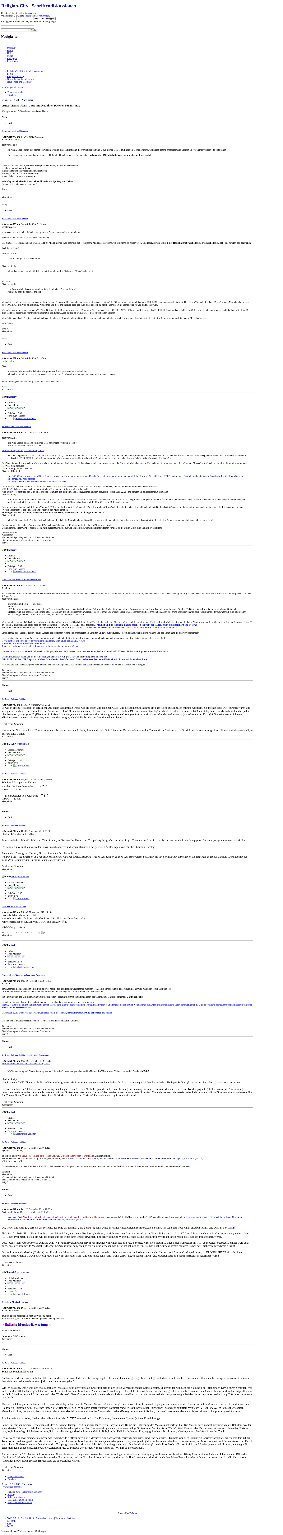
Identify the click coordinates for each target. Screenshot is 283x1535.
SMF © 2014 (27, 1518)
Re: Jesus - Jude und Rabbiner (14, 699)
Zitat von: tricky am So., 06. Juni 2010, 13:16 (23, 450)
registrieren (44, 15)
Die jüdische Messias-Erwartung (15, 1302)
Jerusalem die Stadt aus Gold (14, 906)
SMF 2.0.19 (13, 1518)
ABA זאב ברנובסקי (20, 744)
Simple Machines (44, 1518)
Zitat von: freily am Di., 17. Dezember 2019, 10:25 (25, 1212)
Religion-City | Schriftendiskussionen (38, 5)
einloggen (29, 15)
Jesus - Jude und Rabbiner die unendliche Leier (21, 580)
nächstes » (18, 87)
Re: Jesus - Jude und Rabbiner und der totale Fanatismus (25, 1055)
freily (14, 397)
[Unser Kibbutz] (21, 765)
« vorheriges (7, 87)
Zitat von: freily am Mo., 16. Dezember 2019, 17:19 (26, 1063)
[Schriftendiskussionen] (24, 418)
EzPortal (133, 1513)
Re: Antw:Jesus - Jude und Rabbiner (16, 426)
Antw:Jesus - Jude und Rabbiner (15, 131)
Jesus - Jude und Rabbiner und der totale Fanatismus (23, 975)
